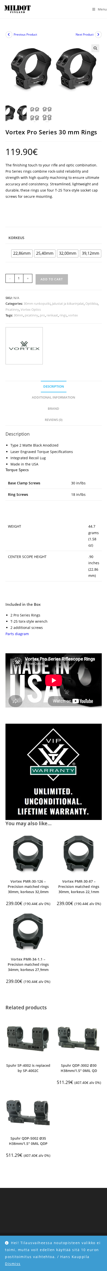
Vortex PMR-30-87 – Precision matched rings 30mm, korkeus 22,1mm (78, 886)
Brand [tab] (53, 409)
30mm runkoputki (37, 303)
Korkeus (16, 237)
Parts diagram (17, 633)
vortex (73, 315)
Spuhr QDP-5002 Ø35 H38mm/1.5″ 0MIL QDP (28, 1141)
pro (42, 315)
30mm (18, 315)
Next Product (85, 34)
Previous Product (25, 34)
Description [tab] (53, 386)
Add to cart (52, 279)
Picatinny (12, 309)
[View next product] (98, 34)
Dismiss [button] (13, 1263)
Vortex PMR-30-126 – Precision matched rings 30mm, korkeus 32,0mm (28, 886)
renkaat (52, 315)
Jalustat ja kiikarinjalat (68, 303)
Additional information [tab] (53, 397)
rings (63, 315)
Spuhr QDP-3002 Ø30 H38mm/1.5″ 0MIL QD (79, 1068)
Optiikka (91, 303)
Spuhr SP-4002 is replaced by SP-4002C (28, 1068)
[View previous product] (8, 34)
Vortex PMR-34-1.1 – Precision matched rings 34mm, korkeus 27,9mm (28, 964)
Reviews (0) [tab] (53, 420)
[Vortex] (24, 345)
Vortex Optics (31, 309)
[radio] (21, 253)
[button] (95, 48)
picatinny (31, 315)
